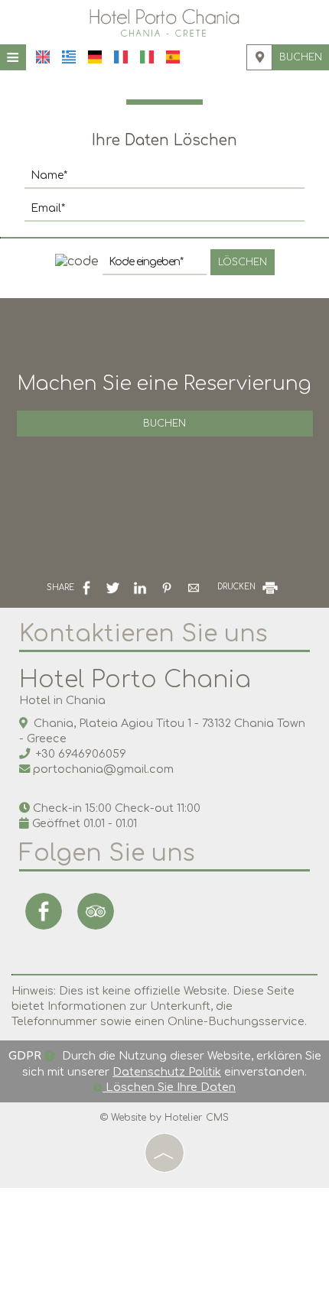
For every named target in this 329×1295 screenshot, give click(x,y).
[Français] (121, 57)
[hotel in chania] (164, 22)
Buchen (300, 57)
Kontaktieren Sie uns (143, 634)
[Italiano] (147, 57)
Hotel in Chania (62, 700)
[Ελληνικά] (69, 57)
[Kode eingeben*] (155, 266)
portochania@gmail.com (103, 769)
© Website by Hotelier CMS (164, 1117)
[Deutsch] (95, 57)
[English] (43, 57)
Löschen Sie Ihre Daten (169, 1087)
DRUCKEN (237, 587)
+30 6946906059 (81, 754)
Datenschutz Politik (166, 1072)
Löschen (242, 262)
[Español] (173, 57)
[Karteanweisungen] (259, 57)
